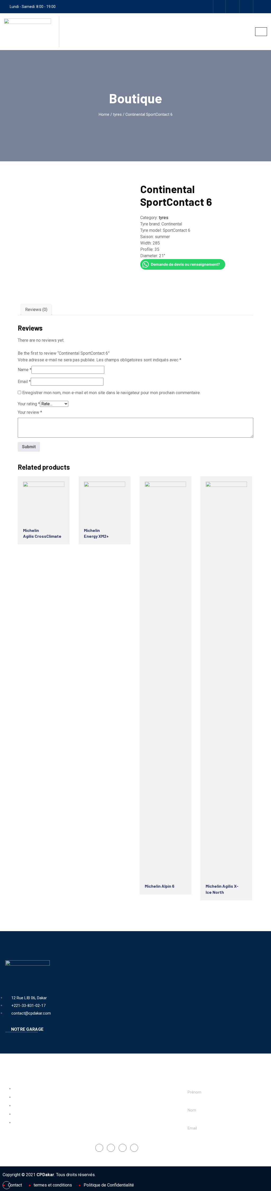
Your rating (29, 403)
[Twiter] (260, 6)
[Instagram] (233, 6)
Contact (15, 1185)
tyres (117, 114)
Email (24, 381)
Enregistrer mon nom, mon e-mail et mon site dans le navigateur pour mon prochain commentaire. (111, 392)
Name (24, 369)
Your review (30, 412)
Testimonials (23, 1123)
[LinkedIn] (123, 1148)
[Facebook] (219, 6)
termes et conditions (53, 1185)
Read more (43, 501)
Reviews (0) (36, 309)
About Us (20, 1097)
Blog (15, 1114)
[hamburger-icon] (261, 31)
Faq (15, 1106)
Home (104, 114)
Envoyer (200, 1146)
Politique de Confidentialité (109, 1185)
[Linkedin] (247, 6)
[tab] (36, 309)
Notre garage (26, 1029)
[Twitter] (134, 1148)
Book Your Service (28, 1089)
